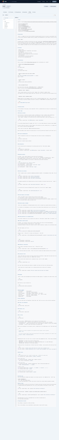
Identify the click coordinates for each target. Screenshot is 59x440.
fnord (4, 6)
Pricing (43, 1)
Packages (39, 1)
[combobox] (19, 1)
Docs (47, 1)
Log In (54, 1)
